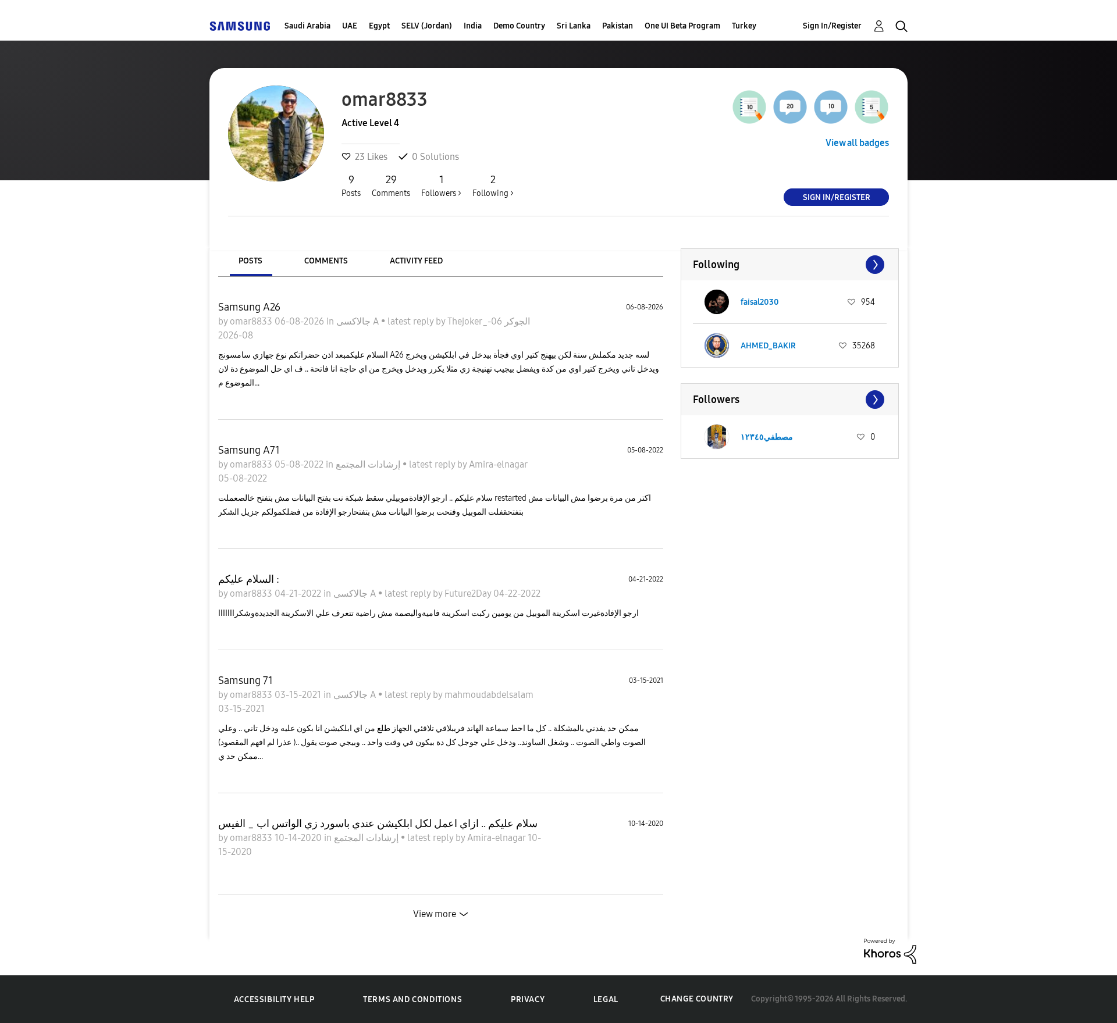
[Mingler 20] (790, 107)
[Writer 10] (749, 107)
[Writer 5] (871, 107)
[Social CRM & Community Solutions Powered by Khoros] (890, 950)
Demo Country (519, 26)
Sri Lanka (573, 26)
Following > (493, 185)
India (473, 26)
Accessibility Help (274, 999)
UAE (349, 26)
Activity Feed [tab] (416, 261)
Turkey (744, 26)
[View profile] (717, 302)
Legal (605, 999)
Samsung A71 (249, 450)
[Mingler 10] (830, 107)
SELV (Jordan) (426, 26)
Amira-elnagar (498, 464)
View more (434, 913)
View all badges (857, 142)
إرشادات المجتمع (369, 464)
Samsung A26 (249, 307)
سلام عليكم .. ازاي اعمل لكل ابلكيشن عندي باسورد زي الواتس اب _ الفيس (378, 823)
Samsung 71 (245, 680)
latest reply (411, 321)
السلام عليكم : (248, 579)
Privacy (528, 999)
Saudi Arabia (307, 26)
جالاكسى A (358, 321)
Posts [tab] (250, 261)
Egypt (379, 26)
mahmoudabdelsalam (488, 694)
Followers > (441, 185)
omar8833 (252, 321)
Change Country (697, 999)
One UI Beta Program (682, 26)
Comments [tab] (326, 261)
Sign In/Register (832, 26)
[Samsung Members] (239, 25)
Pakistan (617, 26)
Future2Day (468, 593)
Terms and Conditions (412, 999)
